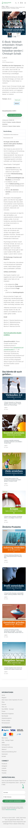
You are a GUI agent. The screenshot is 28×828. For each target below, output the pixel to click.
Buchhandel (5, 716)
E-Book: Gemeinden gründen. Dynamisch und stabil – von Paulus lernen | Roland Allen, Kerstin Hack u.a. (13, 631)
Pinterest (4, 770)
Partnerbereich (6, 723)
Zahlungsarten (5, 745)
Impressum (5, 754)
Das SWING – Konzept (8, 709)
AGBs (3, 742)
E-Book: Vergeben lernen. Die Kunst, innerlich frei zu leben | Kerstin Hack (13, 668)
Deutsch (10, 126)
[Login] (18, 3)
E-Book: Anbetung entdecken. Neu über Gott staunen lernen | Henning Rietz (13, 556)
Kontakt (4, 756)
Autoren (4, 704)
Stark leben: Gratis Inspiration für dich (12, 700)
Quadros (18, 126)
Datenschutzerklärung (11, 809)
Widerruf (4, 749)
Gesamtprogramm (7, 718)
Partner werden (6, 720)
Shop (3, 702)
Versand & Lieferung (7, 747)
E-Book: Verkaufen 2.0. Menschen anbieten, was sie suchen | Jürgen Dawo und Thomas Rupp (12, 404)
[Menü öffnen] (25, 3)
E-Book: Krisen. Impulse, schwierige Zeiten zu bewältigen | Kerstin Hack (13, 517)
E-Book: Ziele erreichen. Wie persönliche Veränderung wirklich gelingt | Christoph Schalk (12, 480)
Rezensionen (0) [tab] (8, 137)
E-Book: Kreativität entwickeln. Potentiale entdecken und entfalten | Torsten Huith (13, 442)
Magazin (4, 697)
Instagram (4, 766)
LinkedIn (4, 768)
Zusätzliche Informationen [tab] (11, 134)
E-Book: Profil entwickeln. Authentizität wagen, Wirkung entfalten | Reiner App (13, 593)
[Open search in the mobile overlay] (16, 3)
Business (9, 122)
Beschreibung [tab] (7, 131)
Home (3, 695)
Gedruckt (17, 100)
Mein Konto (5, 738)
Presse (3, 711)
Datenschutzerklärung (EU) (9, 751)
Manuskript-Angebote (8, 713)
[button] (24, 13)
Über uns (4, 706)
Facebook (4, 763)
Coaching (14, 122)
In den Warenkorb (14, 115)
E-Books (14, 126)
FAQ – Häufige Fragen (7, 740)
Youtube (4, 773)
